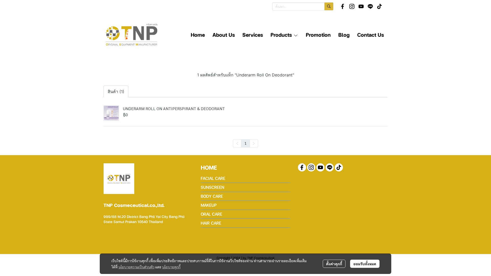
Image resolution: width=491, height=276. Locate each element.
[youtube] (361, 6)
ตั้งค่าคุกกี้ (334, 263)
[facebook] (343, 6)
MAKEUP (209, 205)
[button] (303, 6)
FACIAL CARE (213, 178)
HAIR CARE (211, 223)
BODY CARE (212, 196)
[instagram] (352, 6)
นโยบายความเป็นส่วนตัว (136, 266)
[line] (370, 6)
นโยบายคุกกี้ (171, 266)
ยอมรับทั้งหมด (364, 263)
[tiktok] (379, 6)
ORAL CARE (211, 214)
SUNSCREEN (212, 187)
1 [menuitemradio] (245, 143)
